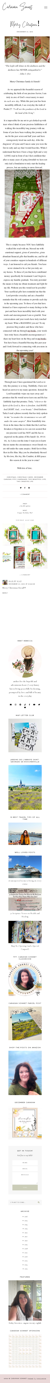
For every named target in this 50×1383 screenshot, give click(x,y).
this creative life (25, 481)
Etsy (14, 479)
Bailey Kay (15, 581)
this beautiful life (37, 479)
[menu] (45, 7)
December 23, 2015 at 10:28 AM (22, 584)
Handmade (22, 479)
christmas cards (25, 477)
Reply (5, 593)
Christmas (11, 477)
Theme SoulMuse (37, 1379)
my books (31, 330)
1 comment (25, 494)
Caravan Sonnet (17, 7)
